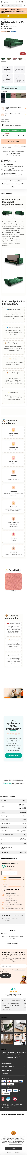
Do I (25, 843)
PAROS (24, 831)
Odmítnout (17, 1152)
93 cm (24, 823)
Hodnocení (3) (19, 184)
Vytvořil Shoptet (5, 1107)
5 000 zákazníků (19, 166)
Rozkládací (23, 839)
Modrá (19, 805)
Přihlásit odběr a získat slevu (6, 976)
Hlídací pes (23, 146)
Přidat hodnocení (9, 873)
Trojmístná (22, 838)
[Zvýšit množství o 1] (23, 135)
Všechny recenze (19, 995)
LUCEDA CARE (18, 125)
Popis (6, 181)
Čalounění (23, 812)
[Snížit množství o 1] (18, 135)
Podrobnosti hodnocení (6, 28)
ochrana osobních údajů (15, 1144)
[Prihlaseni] (19, 2)
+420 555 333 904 (15, 154)
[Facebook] (15, 1057)
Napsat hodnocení (13, 755)
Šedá (20, 804)
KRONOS (19, 831)
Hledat (24, 5)
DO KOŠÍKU (16, 141)
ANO (24, 827)
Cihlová (23, 807)
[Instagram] (18, 1057)
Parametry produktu (15, 181)
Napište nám (7, 783)
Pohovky (23, 800)
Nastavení (9, 1152)
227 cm (24, 819)
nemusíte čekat (10, 174)
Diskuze (13, 186)
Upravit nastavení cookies (13, 1105)
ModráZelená (22, 808)
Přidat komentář (12, 943)
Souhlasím (14, 1148)
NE (25, 834)
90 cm (24, 816)
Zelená (23, 804)
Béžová (23, 805)
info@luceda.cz (21, 1052)
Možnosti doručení (5, 121)
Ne (25, 848)
